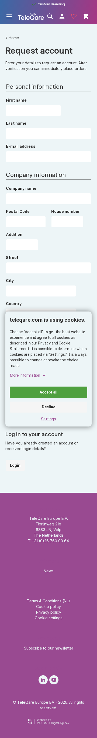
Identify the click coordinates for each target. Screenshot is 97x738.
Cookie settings (49, 617)
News (49, 571)
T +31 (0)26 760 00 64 (48, 541)
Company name (21, 188)
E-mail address (21, 146)
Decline (48, 407)
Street (12, 257)
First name (16, 100)
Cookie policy (48, 606)
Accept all (48, 392)
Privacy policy (48, 612)
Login (15, 465)
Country (14, 303)
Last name (16, 123)
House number (65, 211)
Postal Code (18, 211)
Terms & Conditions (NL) (48, 601)
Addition (14, 234)
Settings (48, 419)
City (10, 280)
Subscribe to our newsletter (48, 648)
